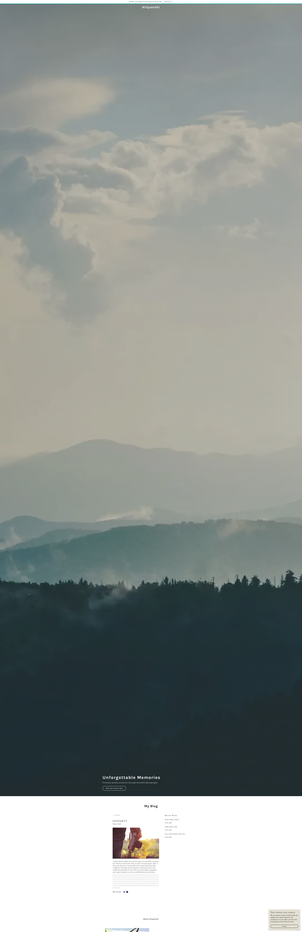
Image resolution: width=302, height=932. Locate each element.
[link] (151, 8)
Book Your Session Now (114, 788)
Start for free (167, 1)
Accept (284, 926)
